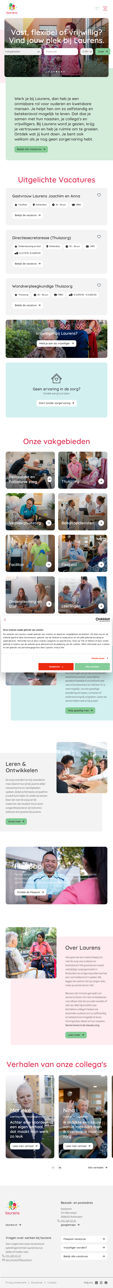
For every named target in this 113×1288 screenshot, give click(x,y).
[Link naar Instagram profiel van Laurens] (101, 1282)
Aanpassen (54, 666)
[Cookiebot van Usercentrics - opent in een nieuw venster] (98, 620)
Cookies (51, 1282)
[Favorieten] (97, 8)
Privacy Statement (16, 1282)
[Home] (12, 8)
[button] (49, 71)
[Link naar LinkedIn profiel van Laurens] (96, 1282)
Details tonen (98, 658)
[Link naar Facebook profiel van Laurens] (106, 1282)
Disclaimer (37, 1282)
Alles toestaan (92, 666)
